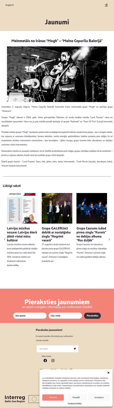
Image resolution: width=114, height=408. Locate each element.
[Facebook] (45, 360)
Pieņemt (53, 397)
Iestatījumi (99, 397)
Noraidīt (76, 397)
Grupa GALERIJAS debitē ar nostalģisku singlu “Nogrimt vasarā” (56, 234)
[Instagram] (52, 360)
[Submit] (74, 348)
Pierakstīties (92, 315)
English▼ (10, 5)
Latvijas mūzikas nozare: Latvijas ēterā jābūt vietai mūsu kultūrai (22, 234)
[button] (108, 372)
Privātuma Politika (74, 403)
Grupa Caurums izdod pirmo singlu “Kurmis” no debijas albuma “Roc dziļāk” (91, 234)
